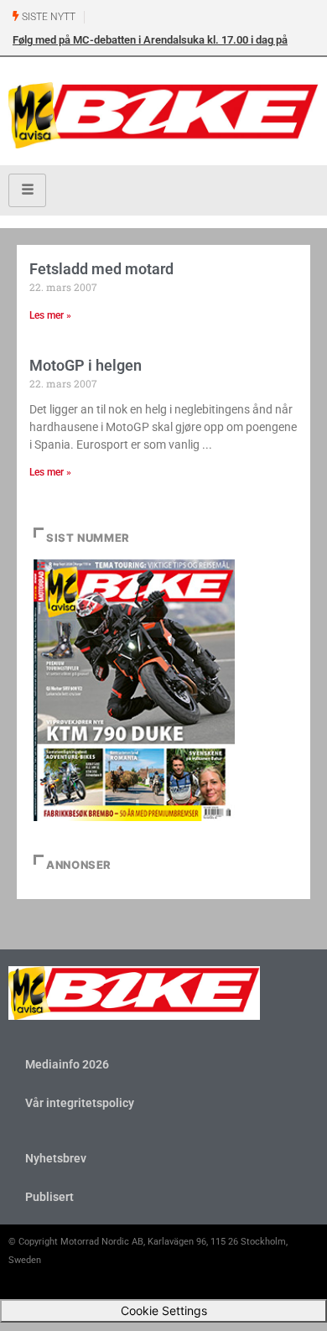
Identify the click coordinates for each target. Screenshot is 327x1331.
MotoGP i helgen (85, 365)
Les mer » (50, 315)
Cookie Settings (164, 1310)
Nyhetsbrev (55, 1158)
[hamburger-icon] (27, 190)
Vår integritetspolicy (79, 1103)
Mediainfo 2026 (67, 1064)
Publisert (49, 1197)
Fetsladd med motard (101, 269)
